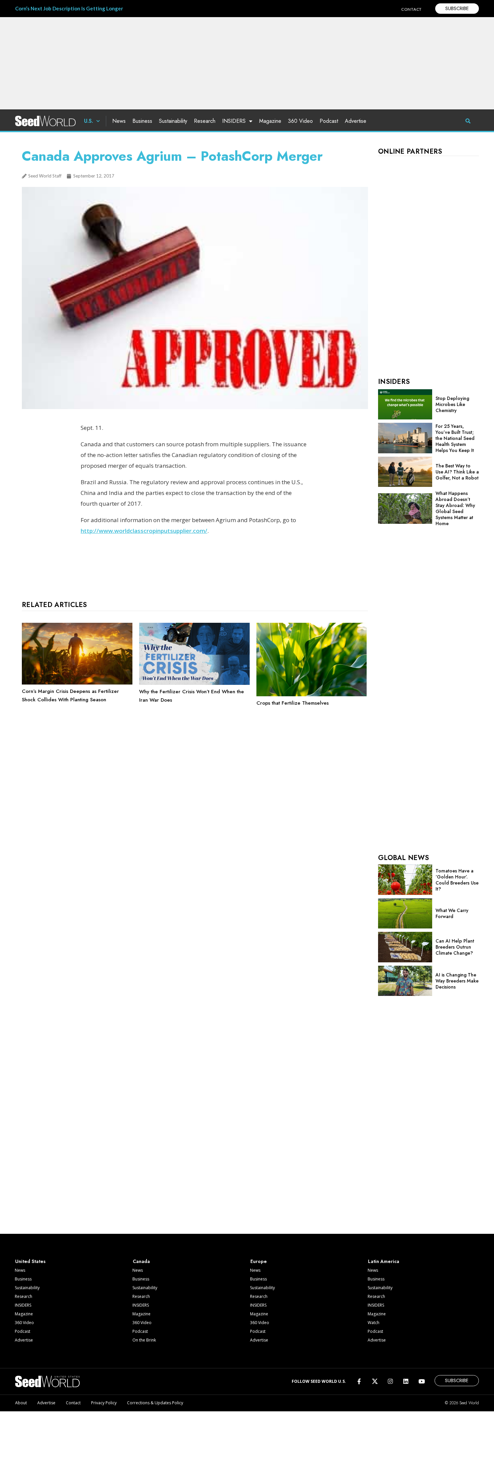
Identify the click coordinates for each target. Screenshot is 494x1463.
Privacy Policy (104, 1403)
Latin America (383, 1261)
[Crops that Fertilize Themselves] (311, 694)
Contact (73, 1403)
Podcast (329, 121)
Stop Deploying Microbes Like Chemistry (452, 404)
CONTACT (411, 9)
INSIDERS (234, 121)
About (21, 1403)
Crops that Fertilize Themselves (292, 703)
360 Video (300, 121)
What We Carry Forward (452, 913)
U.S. (88, 121)
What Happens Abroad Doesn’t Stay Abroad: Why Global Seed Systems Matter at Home (455, 508)
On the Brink (144, 1340)
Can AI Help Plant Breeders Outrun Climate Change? (455, 947)
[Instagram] (390, 1381)
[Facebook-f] (359, 1381)
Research (204, 121)
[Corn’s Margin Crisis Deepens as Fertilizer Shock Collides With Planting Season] (77, 683)
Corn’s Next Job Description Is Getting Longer (69, 8)
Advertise (355, 121)
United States (30, 1261)
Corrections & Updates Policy (155, 1403)
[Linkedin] (406, 1381)
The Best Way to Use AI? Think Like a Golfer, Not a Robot (457, 471)
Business (142, 121)
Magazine (270, 121)
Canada (141, 1261)
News (119, 121)
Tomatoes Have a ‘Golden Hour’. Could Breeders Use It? (457, 879)
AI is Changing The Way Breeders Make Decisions (457, 980)
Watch (373, 1322)
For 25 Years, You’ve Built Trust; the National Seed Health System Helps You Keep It (455, 438)
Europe (258, 1261)
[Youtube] (421, 1381)
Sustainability (173, 121)
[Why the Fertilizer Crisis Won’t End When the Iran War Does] (194, 683)
